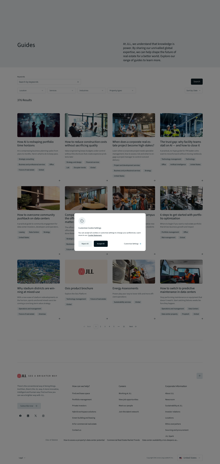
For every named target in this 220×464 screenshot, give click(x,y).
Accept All (101, 243)
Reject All (85, 243)
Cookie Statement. (95, 235)
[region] (110, 232)
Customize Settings (133, 243)
